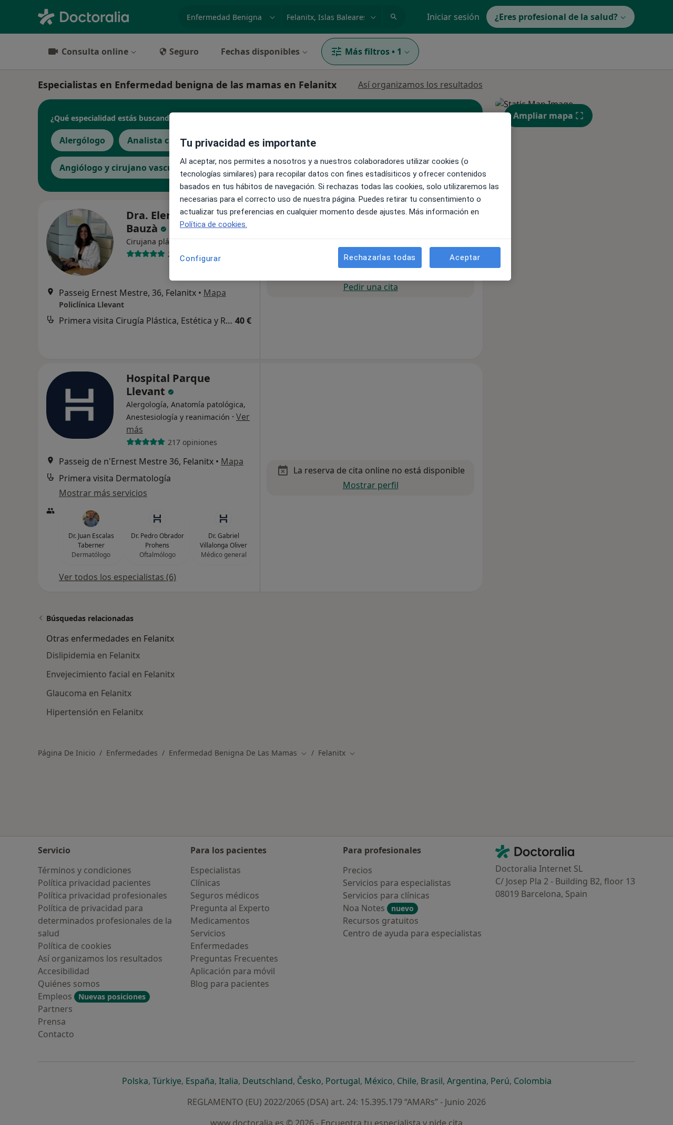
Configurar (200, 258)
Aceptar (465, 257)
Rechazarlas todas (380, 257)
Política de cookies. (213, 224)
